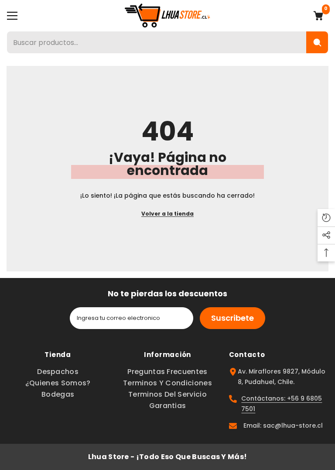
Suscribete (232, 317)
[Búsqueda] (317, 42)
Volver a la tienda (167, 213)
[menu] (12, 15)
